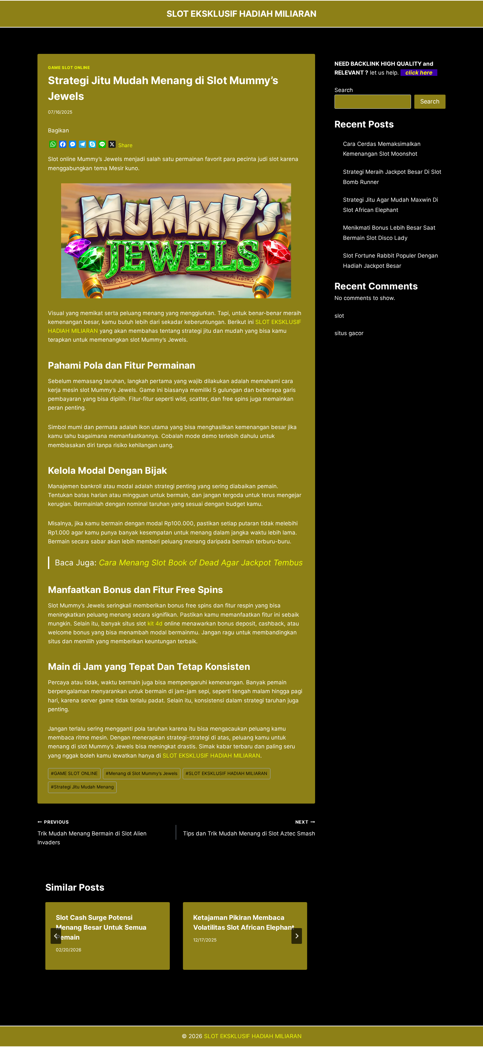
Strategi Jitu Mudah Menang (82, 786)
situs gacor (348, 333)
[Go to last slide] (56, 936)
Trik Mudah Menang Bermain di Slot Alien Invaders (92, 832)
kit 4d (155, 623)
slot (339, 315)
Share (125, 145)
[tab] (163, 975)
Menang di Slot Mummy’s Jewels (141, 773)
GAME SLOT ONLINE (69, 67)
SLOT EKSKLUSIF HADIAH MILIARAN (226, 773)
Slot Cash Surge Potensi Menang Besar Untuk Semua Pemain (101, 927)
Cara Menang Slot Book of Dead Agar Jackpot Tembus (201, 562)
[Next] (296, 936)
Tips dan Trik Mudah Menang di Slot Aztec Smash (249, 828)
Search (343, 90)
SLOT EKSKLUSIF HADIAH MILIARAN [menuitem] (211, 755)
